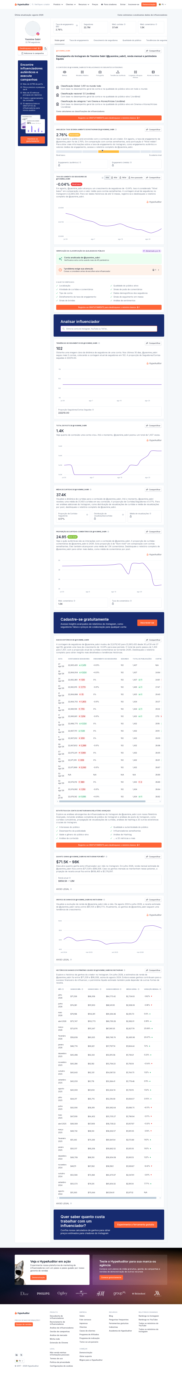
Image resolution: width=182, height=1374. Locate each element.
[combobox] (111, 328)
